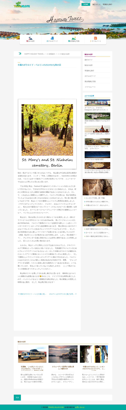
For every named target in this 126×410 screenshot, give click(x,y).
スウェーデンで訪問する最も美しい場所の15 (63, 368)
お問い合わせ (80, 407)
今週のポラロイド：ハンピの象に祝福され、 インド (33, 294)
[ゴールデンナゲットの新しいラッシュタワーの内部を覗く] (97, 218)
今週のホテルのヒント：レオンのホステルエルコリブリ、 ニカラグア (94, 368)
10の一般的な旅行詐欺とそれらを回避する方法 (98, 236)
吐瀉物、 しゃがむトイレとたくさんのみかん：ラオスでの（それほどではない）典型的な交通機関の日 (32, 368)
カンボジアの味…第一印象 (95, 198)
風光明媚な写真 (90, 81)
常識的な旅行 (107, 4)
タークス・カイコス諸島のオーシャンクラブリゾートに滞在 (98, 232)
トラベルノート (90, 87)
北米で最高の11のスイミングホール (98, 229)
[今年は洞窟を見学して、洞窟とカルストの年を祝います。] (97, 187)
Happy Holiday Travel (34, 54)
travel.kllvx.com (56, 407)
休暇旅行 (52, 54)
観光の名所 (65, 54)
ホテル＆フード (90, 76)
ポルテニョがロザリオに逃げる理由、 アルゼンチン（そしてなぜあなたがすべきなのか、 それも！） (62, 294)
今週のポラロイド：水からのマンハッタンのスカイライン (98, 205)
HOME (85, 4)
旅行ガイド (96, 4)
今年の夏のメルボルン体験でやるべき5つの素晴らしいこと (98, 201)
